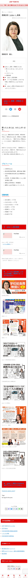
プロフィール (9, 73)
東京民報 (4, 553)
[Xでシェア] (6, 509)
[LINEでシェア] (19, 509)
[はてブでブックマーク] (17, 509)
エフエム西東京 (6, 244)
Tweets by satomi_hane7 (8, 491)
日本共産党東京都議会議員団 (9, 531)
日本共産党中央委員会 (8, 536)
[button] (22, 509)
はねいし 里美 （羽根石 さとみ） (13, 66)
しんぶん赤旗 (5, 533)
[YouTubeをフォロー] (17, 569)
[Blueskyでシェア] (11, 509)
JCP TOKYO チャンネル (8, 526)
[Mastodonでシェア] (9, 509)
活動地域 (8, 75)
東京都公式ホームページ (8, 548)
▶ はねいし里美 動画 (11, 77)
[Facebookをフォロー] (11, 569)
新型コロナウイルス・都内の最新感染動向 (13, 551)
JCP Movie (5, 528)
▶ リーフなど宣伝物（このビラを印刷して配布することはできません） (14, 82)
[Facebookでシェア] (14, 509)
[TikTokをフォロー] (19, 569)
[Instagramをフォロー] (14, 569)
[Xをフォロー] (9, 569)
